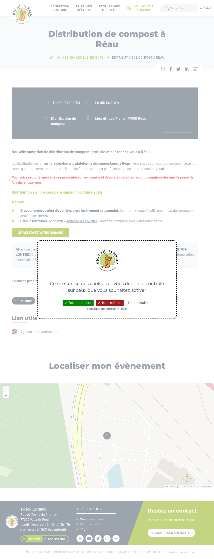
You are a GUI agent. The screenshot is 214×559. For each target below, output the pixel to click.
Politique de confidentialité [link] (107, 309)
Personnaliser (139, 303)
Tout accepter (80, 303)
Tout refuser (111, 303)
